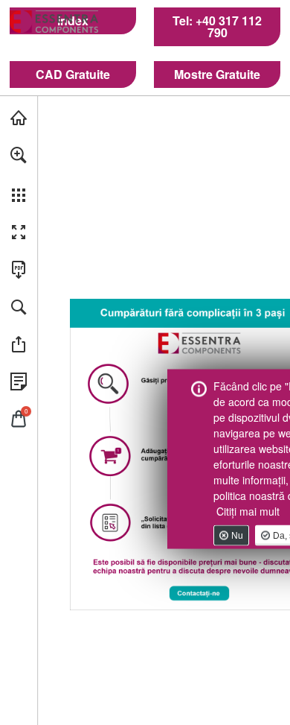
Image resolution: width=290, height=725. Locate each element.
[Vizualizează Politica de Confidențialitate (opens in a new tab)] (18, 381)
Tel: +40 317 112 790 (217, 27)
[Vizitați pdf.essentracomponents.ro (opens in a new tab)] (18, 117)
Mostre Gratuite (217, 74)
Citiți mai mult (248, 510)
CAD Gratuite (73, 74)
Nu (237, 535)
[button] (18, 155)
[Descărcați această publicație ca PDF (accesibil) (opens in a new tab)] (18, 269)
